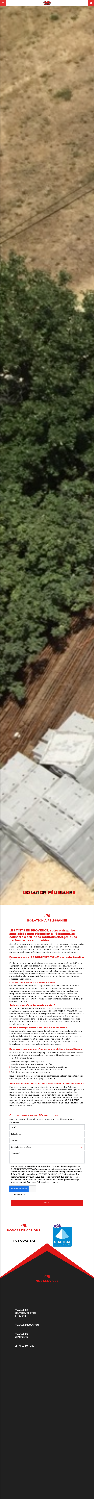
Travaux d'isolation (27, 1325)
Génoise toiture (24, 1346)
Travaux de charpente (21, 1335)
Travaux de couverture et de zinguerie (25, 1313)
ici (58, 1182)
